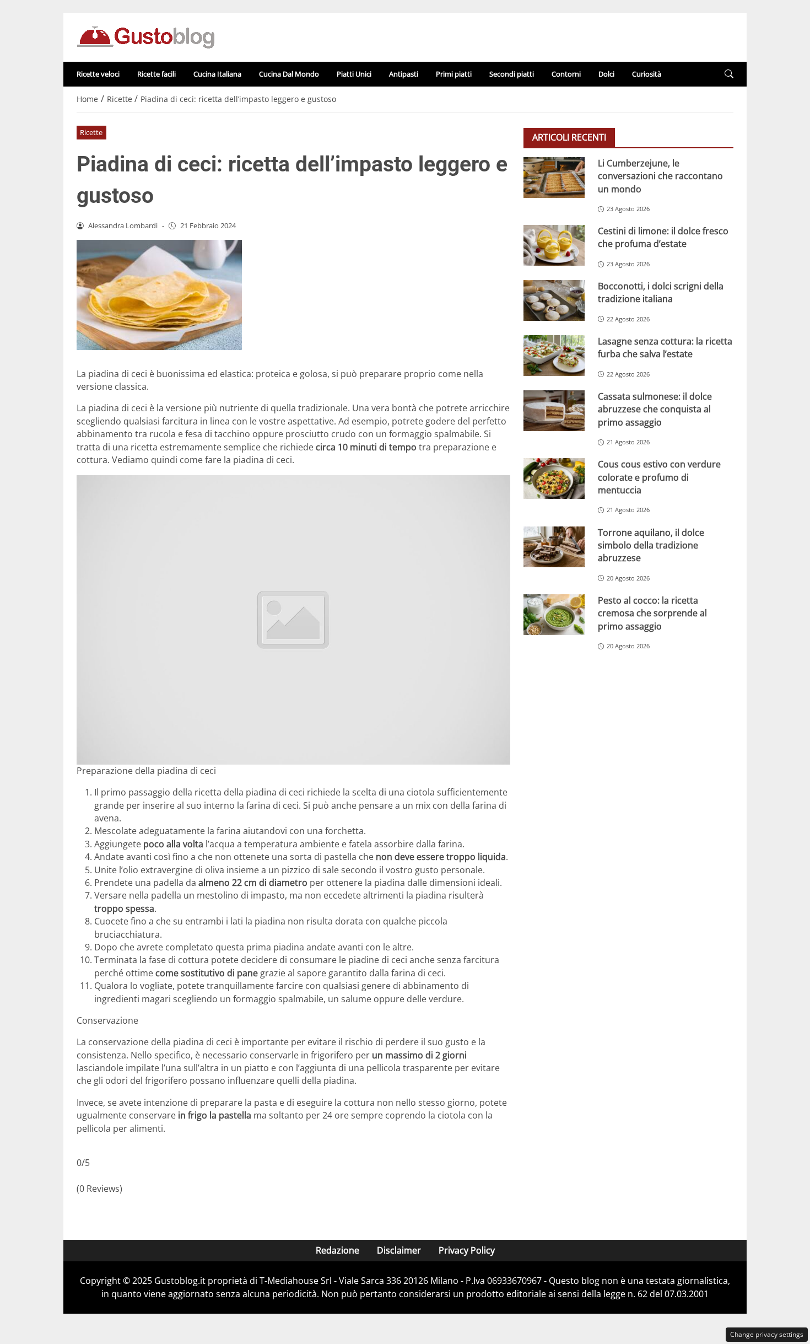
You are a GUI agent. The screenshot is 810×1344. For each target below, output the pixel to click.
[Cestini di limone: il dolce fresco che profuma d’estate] (554, 245)
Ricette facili (156, 74)
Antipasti (403, 74)
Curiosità (646, 74)
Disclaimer (399, 1250)
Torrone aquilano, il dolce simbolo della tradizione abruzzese (651, 545)
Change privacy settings (766, 1334)
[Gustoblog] (145, 36)
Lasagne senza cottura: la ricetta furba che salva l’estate (665, 347)
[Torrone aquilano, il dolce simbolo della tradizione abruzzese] (554, 546)
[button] (729, 74)
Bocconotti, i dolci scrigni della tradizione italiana (660, 292)
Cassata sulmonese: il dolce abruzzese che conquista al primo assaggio (655, 409)
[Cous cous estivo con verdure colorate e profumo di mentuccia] (554, 478)
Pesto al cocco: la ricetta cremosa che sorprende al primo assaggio (652, 613)
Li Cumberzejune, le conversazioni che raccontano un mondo (660, 176)
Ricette (91, 132)
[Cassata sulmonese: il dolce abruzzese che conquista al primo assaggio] (554, 410)
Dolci (606, 74)
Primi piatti (454, 74)
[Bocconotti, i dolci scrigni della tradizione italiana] (554, 300)
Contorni (566, 74)
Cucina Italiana (217, 74)
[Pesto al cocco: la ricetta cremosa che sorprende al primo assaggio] (554, 614)
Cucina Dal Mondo (289, 74)
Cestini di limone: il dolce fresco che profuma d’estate (663, 237)
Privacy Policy (467, 1250)
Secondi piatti (511, 74)
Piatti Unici (354, 74)
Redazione (337, 1250)
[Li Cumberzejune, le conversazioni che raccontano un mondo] (554, 177)
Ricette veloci (98, 74)
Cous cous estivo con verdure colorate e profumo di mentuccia (659, 477)
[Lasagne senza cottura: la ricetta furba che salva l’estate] (554, 355)
